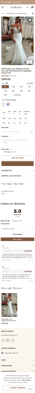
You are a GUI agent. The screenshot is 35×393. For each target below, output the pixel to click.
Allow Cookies (17, 387)
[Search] (27, 7)
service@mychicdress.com (9, 335)
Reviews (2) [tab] (5, 221)
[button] (8, 76)
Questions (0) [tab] (17, 221)
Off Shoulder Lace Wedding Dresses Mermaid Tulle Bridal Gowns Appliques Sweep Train (9, 320)
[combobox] (32, 228)
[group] (17, 40)
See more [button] (30, 257)
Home (3, 13)
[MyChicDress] (16, 7)
